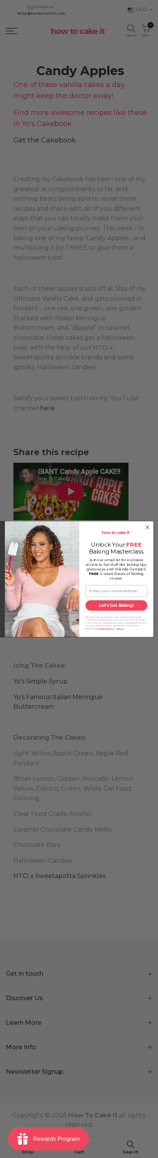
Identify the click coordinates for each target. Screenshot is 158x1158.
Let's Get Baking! (116, 605)
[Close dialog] (147, 527)
